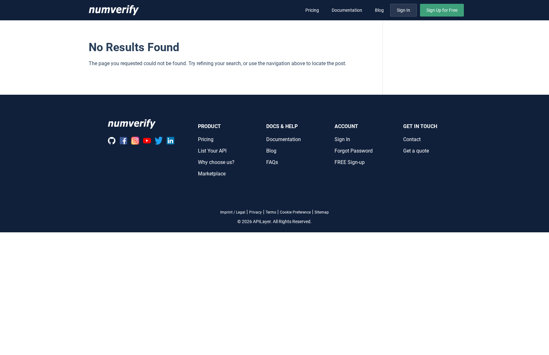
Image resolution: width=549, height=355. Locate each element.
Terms (271, 212)
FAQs (272, 162)
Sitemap (322, 212)
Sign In (403, 10)
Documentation (347, 10)
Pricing (312, 10)
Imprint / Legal (232, 212)
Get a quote (416, 151)
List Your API (212, 151)
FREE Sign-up (350, 162)
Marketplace (212, 174)
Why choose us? (216, 162)
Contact (412, 139)
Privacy (255, 212)
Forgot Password (354, 151)
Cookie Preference (295, 212)
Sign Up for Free (442, 10)
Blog (379, 10)
